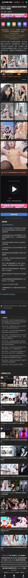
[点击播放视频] (14, 189)
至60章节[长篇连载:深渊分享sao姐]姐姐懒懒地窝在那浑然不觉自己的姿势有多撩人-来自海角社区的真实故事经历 (14, 322)
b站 (2, 11)
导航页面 (22, 572)
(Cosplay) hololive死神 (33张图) (10, 284)
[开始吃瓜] (14, 24)
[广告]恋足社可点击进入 (8, 294)
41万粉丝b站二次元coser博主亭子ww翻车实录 (13, 423)
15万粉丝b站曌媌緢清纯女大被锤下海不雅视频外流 (14, 388)
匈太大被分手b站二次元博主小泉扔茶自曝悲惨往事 (14, 476)
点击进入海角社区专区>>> (8, 224)
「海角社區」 (12, 29)
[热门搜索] (24, 24)
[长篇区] (8, 24)
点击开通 (24, 172)
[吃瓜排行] (3, 24)
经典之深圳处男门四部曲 (15, 364)
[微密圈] (19, 24)
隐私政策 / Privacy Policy (9, 572)
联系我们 (17, 572)
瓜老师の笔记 (8, 2)
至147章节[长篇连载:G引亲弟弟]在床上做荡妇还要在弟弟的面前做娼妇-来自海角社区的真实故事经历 (14, 230)
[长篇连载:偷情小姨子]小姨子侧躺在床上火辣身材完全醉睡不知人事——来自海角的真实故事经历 (14, 237)
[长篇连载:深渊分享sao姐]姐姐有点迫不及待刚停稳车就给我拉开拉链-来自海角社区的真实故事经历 (14, 342)
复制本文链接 (14, 214)
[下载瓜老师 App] (22, 2)
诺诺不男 (10, 11)
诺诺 (5, 11)
